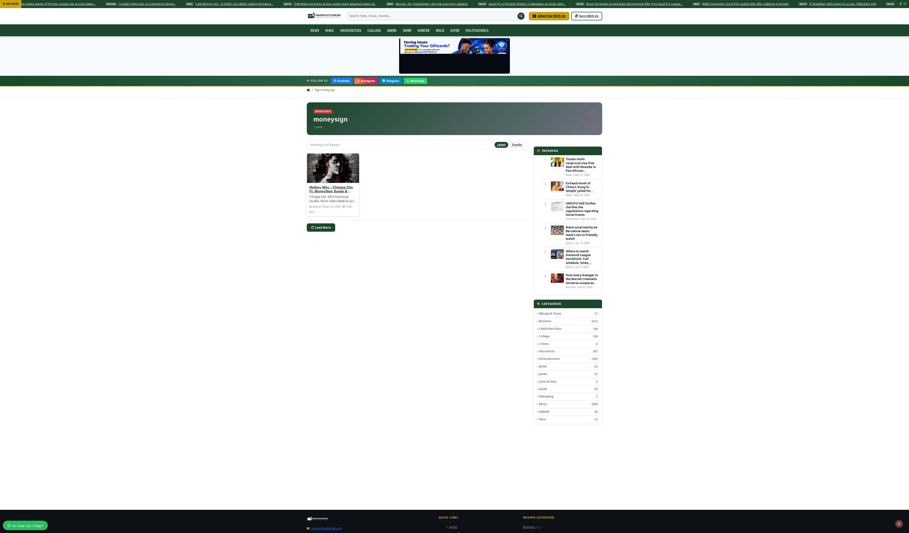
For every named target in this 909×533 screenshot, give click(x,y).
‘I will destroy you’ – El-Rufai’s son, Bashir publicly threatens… (181, 4)
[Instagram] (905, 4)
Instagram (368, 81)
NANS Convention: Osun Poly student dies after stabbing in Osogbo (691, 4)
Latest (501, 144)
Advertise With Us (552, 16)
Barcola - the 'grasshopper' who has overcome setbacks (378, 4)
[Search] (521, 16)
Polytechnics (477, 30)
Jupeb (454, 30)
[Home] (325, 16)
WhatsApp (417, 81)
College (374, 30)
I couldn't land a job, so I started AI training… (93, 4)
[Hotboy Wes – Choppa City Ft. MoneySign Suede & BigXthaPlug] (333, 168)
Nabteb (423, 30)
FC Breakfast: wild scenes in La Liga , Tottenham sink (789, 4)
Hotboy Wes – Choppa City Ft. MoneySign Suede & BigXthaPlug (331, 191)
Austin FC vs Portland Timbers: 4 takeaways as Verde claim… (473, 4)
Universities (350, 30)
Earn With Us (588, 16)
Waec (329, 30)
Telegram (392, 81)
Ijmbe (407, 30)
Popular (517, 144)
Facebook (343, 81)
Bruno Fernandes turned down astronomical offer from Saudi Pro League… (581, 4)
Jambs (392, 30)
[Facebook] (901, 4)
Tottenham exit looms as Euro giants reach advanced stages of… (281, 4)
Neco (440, 30)
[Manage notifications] (899, 524)
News (314, 30)
